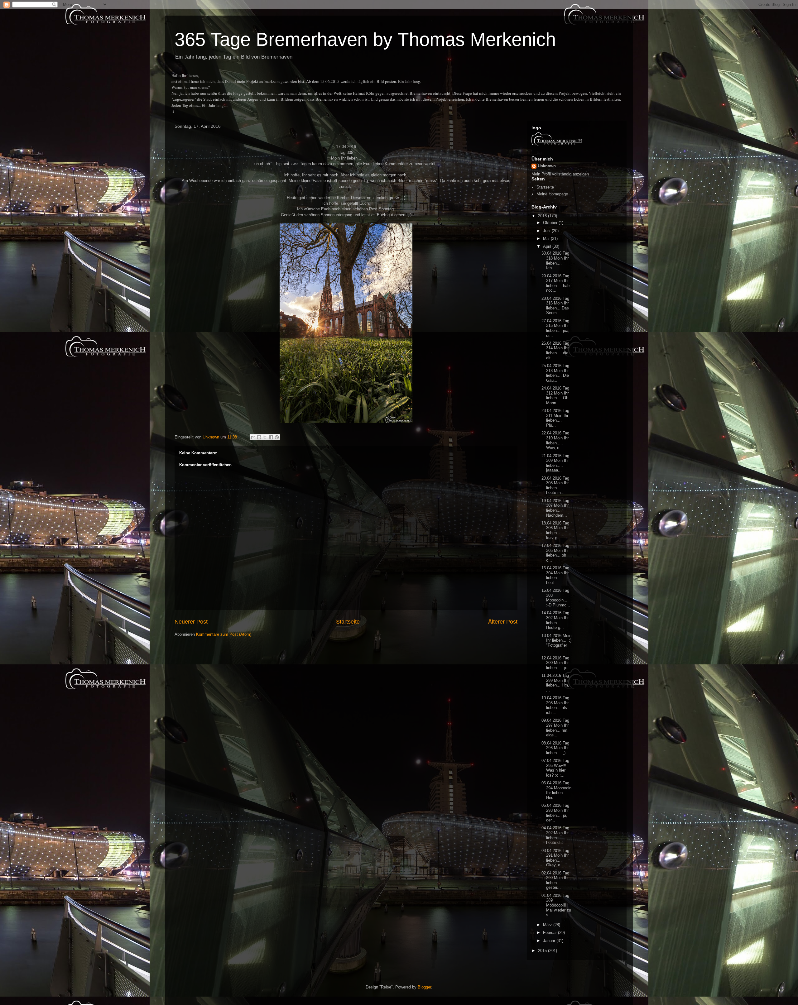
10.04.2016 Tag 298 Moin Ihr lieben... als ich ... (555, 705)
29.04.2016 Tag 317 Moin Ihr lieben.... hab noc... (555, 283)
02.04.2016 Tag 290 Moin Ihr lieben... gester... (555, 880)
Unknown (547, 166)
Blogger (424, 987)
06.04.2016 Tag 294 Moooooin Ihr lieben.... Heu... (556, 790)
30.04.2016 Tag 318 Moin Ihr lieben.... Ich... (555, 260)
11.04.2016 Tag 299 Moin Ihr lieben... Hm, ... (555, 682)
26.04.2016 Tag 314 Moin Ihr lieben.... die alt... (555, 350)
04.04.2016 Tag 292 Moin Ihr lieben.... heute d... (555, 835)
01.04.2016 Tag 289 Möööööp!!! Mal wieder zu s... (556, 905)
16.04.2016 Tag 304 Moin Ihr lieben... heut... (555, 575)
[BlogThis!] (259, 437)
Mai (547, 238)
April (547, 246)
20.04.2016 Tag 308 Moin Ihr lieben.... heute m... (555, 485)
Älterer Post (502, 622)
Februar (550, 932)
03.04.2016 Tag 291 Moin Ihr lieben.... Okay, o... (555, 858)
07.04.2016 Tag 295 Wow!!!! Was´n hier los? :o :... (555, 768)
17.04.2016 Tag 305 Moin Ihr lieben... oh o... (555, 552)
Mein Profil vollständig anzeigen (560, 174)
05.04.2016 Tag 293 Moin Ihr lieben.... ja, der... (555, 812)
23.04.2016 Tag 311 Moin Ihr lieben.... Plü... (555, 418)
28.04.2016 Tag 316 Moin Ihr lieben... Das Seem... (555, 305)
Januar (549, 940)
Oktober (551, 222)
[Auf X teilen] (265, 437)
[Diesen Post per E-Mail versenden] (253, 437)
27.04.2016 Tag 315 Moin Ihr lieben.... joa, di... (555, 328)
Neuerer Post (191, 622)
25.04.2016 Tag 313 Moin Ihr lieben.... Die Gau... (555, 373)
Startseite (348, 622)
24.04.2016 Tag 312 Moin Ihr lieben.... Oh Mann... (555, 395)
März (548, 924)
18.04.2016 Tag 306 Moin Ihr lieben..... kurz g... (555, 530)
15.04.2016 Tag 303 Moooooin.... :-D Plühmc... (555, 597)
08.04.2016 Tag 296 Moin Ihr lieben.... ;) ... (556, 748)
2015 (543, 950)
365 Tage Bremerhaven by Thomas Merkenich (365, 39)
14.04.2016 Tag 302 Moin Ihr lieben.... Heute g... (555, 620)
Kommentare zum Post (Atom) (223, 634)
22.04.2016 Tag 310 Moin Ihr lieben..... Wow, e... (555, 440)
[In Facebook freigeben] (271, 437)
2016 (543, 215)
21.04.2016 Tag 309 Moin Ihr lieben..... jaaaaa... (555, 463)
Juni (547, 230)
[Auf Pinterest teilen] (277, 437)
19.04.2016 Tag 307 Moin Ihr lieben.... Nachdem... (555, 508)
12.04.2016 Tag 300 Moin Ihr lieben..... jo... (556, 663)
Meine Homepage (552, 194)
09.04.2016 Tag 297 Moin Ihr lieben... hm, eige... (555, 727)
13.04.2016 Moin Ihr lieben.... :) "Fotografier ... (556, 643)
